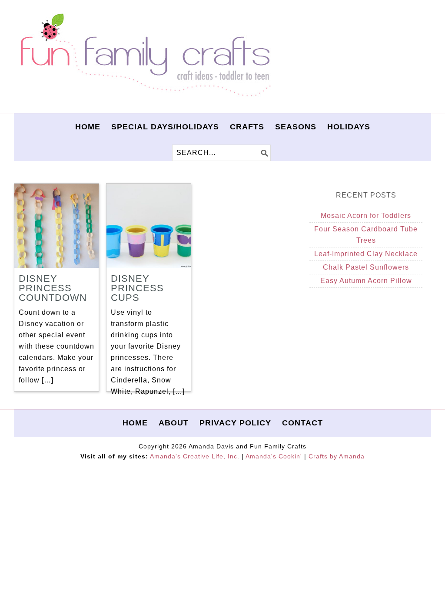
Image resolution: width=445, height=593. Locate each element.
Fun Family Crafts (144, 55)
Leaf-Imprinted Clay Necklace (366, 253)
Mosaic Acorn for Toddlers (366, 215)
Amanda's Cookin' (274, 456)
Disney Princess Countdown (53, 288)
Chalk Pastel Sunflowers (366, 267)
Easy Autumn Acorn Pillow (366, 280)
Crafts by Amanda (337, 456)
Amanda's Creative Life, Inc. (194, 456)
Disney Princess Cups (137, 288)
